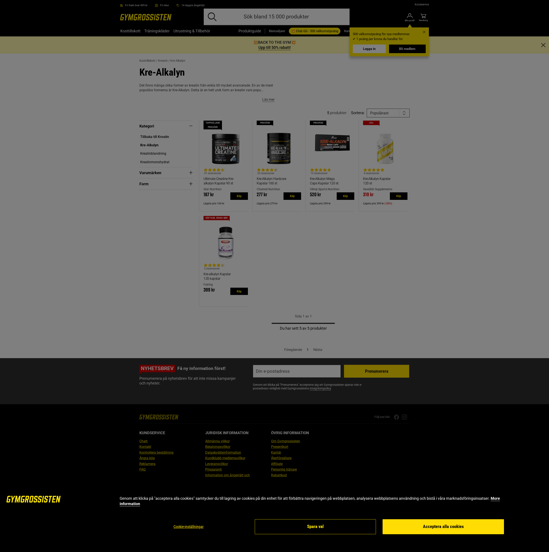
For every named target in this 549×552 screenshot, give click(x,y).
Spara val (315, 526)
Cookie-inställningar (188, 526)
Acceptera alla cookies (443, 526)
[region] (274, 515)
